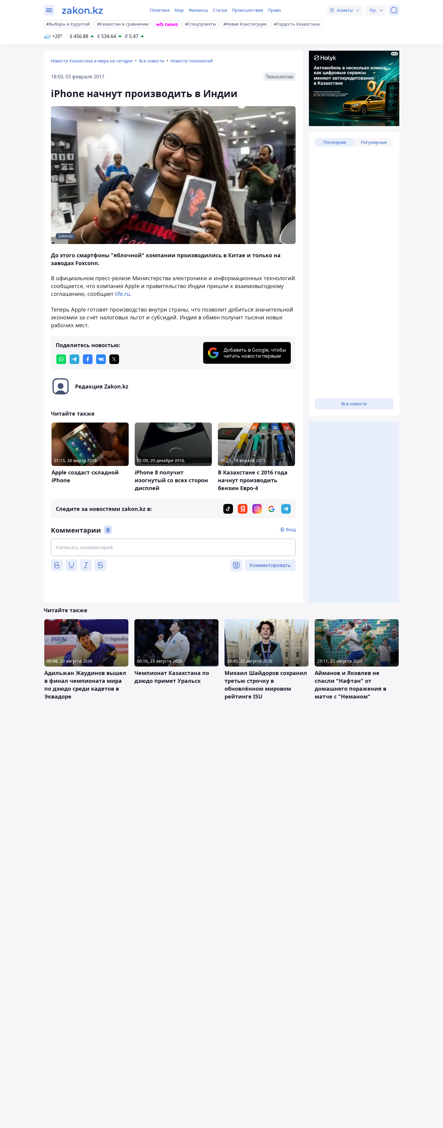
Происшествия (247, 10)
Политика (160, 10)
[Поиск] (393, 10)
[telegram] (74, 359)
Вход (291, 529)
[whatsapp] (61, 359)
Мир (179, 10)
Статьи (220, 10)
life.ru (122, 293)
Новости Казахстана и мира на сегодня (92, 61)
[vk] (101, 359)
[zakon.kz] (82, 10)
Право (274, 10)
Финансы (198, 10)
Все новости (151, 61)
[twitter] (114, 359)
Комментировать (270, 565)
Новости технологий (192, 61)
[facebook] (87, 359)
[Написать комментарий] (173, 547)
